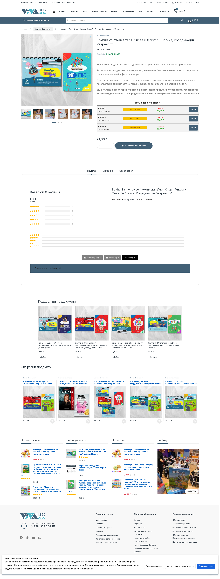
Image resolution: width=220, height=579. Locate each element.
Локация (142, 2)
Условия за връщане (181, 524)
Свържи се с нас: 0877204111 (63, 2)
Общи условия (179, 520)
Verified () (114, 257)
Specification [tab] (126, 171)
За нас (150, 11)
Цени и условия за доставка (185, 542)
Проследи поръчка (160, 2)
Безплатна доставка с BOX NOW (34, 2)
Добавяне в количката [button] (50, 421)
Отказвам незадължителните (180, 566)
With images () (94, 257)
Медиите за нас (99, 11)
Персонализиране (154, 566)
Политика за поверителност (185, 527)
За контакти (163, 11)
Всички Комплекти (43, 29)
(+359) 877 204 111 (43, 526)
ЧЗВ (140, 11)
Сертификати (127, 11)
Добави (43, 357)
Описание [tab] (108, 171)
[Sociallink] (21, 537)
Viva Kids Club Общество (106, 542)
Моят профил (194, 2)
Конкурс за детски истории (108, 539)
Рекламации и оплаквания (107, 535)
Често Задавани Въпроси (145, 545)
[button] (91, 37)
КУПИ (193, 109)
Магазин (178, 2)
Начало (62, 11)
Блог (85, 11)
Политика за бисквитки (183, 531)
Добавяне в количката (135, 146)
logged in (130, 199)
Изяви (114, 11)
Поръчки (99, 524)
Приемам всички (206, 566)
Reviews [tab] (92, 171)
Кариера (138, 524)
